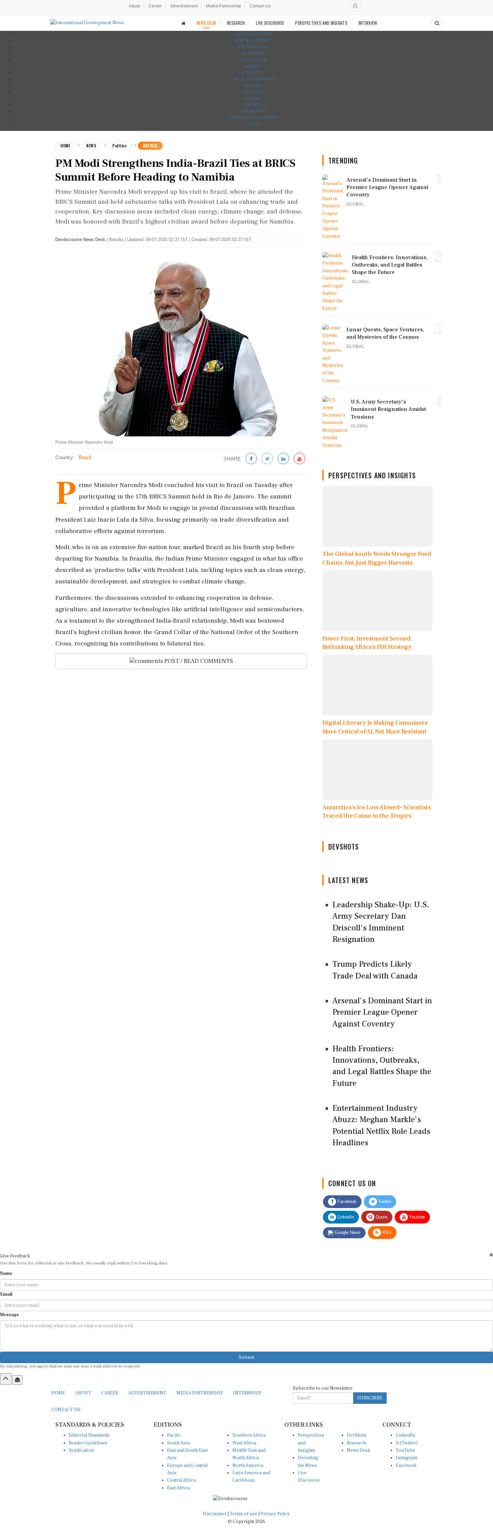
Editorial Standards (89, 1435)
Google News (347, 1232)
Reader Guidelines (88, 1443)
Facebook (346, 1201)
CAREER (109, 1393)
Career (155, 6)
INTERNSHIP (247, 1393)
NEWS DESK (206, 22)
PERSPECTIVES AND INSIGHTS (321, 22)
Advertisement (184, 6)
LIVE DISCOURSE (270, 22)
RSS (386, 1232)
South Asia (178, 1443)
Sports (253, 104)
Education (253, 59)
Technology (253, 46)
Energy (253, 66)
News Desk (358, 1450)
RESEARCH (236, 22)
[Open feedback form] (17, 1380)
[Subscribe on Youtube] (299, 459)
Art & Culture (253, 40)
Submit (247, 1357)
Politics (253, 72)
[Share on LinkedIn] (283, 459)
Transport (253, 111)
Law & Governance (253, 79)
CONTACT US (65, 1410)
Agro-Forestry (253, 34)
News (91, 145)
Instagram (406, 1458)
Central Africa (181, 1480)
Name (6, 1274)
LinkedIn (345, 1216)
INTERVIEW (368, 22)
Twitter (384, 1201)
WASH (253, 124)
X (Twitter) (407, 1443)
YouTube (405, 1450)
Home (65, 145)
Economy (253, 53)
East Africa (178, 1488)
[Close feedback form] (491, 1254)
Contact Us (260, 6)
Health (253, 85)
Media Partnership (223, 6)
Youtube (416, 1216)
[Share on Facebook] (251, 459)
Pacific (174, 1435)
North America (247, 1466)
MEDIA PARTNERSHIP (199, 1393)
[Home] (183, 23)
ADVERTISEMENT (147, 1393)
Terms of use (244, 1514)
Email (6, 1294)
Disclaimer (214, 1514)
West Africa (244, 1443)
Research (356, 1443)
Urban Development (253, 117)
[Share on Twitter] (267, 459)
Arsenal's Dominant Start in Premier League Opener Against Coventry (382, 1012)
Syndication (81, 1450)
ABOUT (83, 1393)
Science (253, 92)
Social (253, 98)
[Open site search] (437, 23)
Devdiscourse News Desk (80, 239)
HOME (58, 1393)
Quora (380, 1216)
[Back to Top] (5, 1379)
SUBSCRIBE (369, 1398)
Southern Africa (249, 1435)
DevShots (357, 1435)
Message (9, 1315)
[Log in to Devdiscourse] (355, 5)
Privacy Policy (275, 1514)
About (134, 6)
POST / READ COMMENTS (198, 661)
